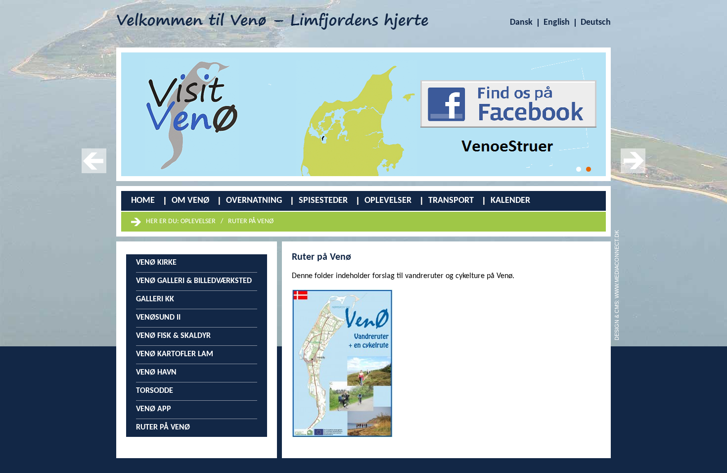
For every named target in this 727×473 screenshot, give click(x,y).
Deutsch (596, 22)
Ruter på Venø (250, 221)
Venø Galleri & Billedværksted (194, 281)
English (557, 22)
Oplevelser (387, 200)
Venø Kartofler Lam (174, 354)
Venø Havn (156, 373)
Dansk (521, 22)
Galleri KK (155, 299)
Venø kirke (156, 263)
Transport (451, 200)
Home (143, 200)
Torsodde (154, 391)
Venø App (153, 409)
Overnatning (254, 200)
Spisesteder (323, 200)
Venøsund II (158, 318)
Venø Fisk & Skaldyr (173, 336)
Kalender (510, 200)
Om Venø (190, 200)
